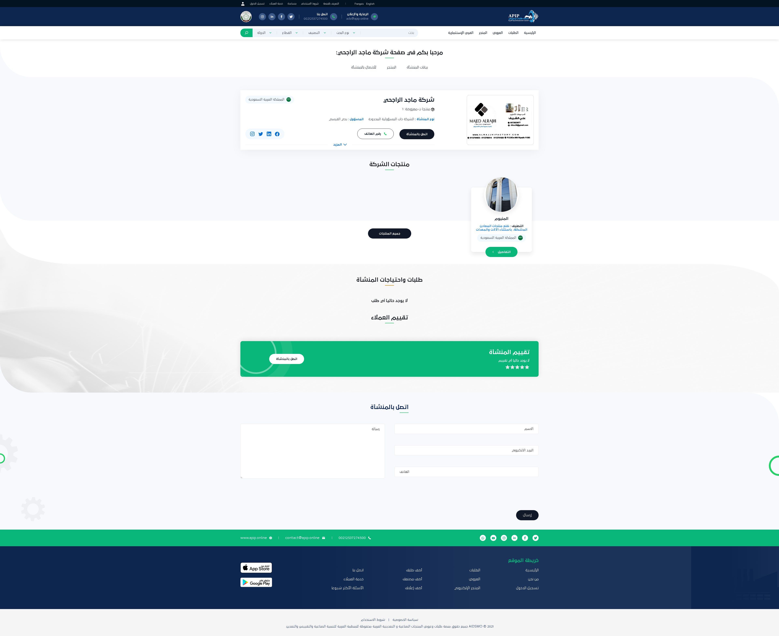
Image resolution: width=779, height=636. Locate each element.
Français (359, 4)
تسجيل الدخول (257, 4)
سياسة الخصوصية (405, 619)
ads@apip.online (357, 18)
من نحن (533, 579)
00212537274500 (316, 18)
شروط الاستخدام (309, 4)
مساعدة (292, 4)
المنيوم (501, 219)
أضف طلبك (414, 570)
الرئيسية (530, 32)
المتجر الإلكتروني (467, 588)
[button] (340, 144)
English (370, 4)
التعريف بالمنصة (331, 4)
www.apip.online (253, 538)
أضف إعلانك (413, 588)
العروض (498, 32)
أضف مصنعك (412, 579)
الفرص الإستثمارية (460, 32)
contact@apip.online (302, 538)
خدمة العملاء (276, 4)
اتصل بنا (358, 570)
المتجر (483, 32)
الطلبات (513, 32)
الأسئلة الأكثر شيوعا (347, 588)
